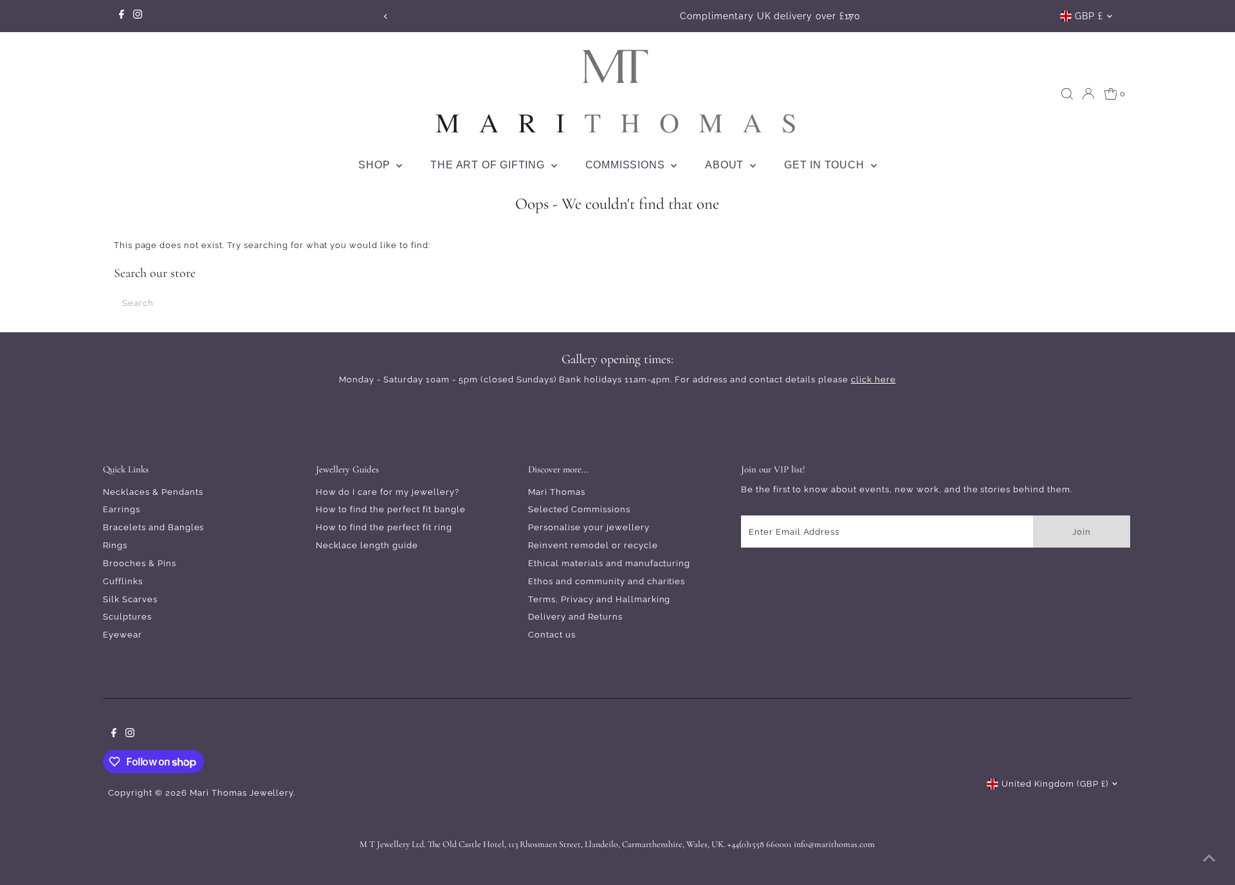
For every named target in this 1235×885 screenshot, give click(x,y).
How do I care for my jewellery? (387, 492)
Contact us (552, 634)
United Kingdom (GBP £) (1055, 784)
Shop (375, 164)
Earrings (121, 509)
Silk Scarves (130, 599)
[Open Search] (1067, 94)
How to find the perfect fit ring (384, 527)
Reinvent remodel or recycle (592, 545)
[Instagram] (137, 16)
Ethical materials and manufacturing (609, 563)
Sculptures (127, 616)
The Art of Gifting (488, 164)
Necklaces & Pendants (153, 492)
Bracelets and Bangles (153, 527)
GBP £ (1089, 16)
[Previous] (385, 16)
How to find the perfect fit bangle (391, 509)
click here (873, 379)
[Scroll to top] (1209, 859)
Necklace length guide (367, 545)
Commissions (626, 164)
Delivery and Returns (575, 616)
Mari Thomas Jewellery (241, 793)
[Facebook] (121, 16)
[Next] (849, 16)
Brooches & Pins (139, 563)
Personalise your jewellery (588, 527)
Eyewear (122, 634)
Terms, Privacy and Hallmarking (599, 599)
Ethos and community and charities (606, 581)
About (726, 164)
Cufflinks (123, 581)
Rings (115, 545)
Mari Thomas (556, 492)
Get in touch (825, 164)
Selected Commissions (579, 509)
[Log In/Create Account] (1088, 94)
